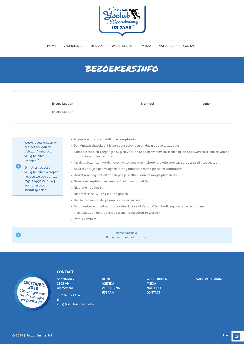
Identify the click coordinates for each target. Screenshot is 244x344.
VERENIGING (111, 288)
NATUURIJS (154, 288)
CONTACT (153, 292)
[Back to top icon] (227, 336)
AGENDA (108, 283)
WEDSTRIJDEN (157, 279)
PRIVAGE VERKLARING (207, 279)
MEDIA (151, 283)
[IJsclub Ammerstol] (122, 20)
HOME (106, 279)
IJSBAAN (108, 292)
